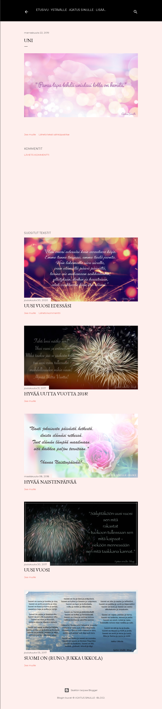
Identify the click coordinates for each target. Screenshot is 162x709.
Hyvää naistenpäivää (50, 482)
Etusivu (42, 10)
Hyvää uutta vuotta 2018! (56, 394)
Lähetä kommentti (36, 154)
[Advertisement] (81, 193)
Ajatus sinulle (81, 10)
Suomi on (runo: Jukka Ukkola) (63, 658)
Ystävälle (59, 10)
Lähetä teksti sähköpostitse (54, 134)
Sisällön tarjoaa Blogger (84, 690)
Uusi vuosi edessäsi (47, 306)
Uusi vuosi (37, 570)
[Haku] (135, 11)
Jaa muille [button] (30, 134)
